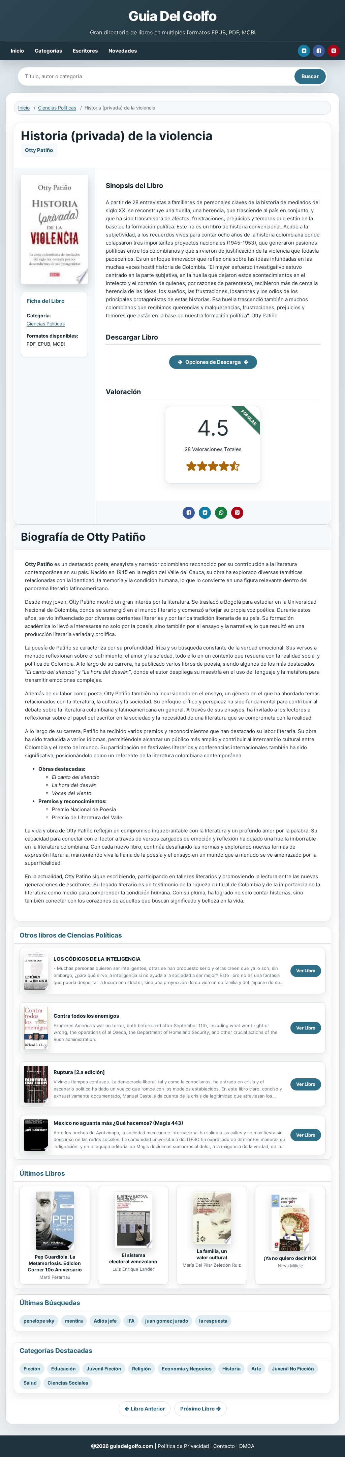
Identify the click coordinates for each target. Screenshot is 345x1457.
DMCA (246, 1446)
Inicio (17, 50)
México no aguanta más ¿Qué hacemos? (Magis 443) (118, 1123)
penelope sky (39, 1321)
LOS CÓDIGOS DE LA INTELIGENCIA (97, 959)
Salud (30, 1383)
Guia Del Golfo (172, 16)
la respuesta (213, 1321)
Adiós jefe (105, 1321)
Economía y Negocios (187, 1368)
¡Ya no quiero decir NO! (290, 1258)
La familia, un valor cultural (211, 1254)
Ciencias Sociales (68, 1383)
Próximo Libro (197, 1408)
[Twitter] (304, 51)
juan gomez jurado (166, 1321)
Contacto (224, 1446)
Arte (256, 1368)
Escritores (85, 50)
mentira (74, 1321)
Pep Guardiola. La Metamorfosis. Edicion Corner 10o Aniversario (55, 1263)
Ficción (32, 1368)
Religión (141, 1368)
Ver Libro (305, 970)
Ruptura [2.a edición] (79, 1072)
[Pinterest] (333, 51)
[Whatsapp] (221, 513)
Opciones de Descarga (213, 362)
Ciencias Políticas (57, 107)
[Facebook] (319, 51)
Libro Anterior (148, 1408)
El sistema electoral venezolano (133, 1258)
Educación (63, 1368)
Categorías (48, 50)
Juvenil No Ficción (293, 1368)
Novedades (122, 50)
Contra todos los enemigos (86, 1016)
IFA (130, 1321)
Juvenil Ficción (104, 1368)
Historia (231, 1368)
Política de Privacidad (183, 1446)
